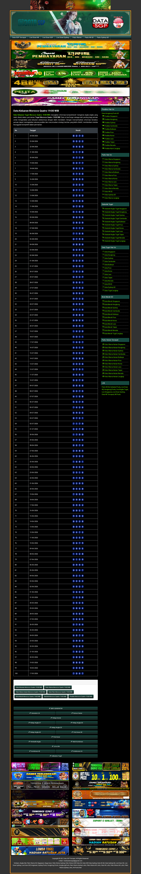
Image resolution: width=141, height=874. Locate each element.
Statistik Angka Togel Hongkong (115, 212)
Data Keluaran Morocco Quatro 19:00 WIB (36, 110)
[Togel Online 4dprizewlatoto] (40, 832)
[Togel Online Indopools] (101, 832)
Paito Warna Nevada (111, 188)
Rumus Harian (77, 713)
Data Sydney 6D (109, 287)
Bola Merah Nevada (111, 330)
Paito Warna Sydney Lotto (78, 865)
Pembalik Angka (35, 741)
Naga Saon (48, 863)
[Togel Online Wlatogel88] (40, 823)
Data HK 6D (108, 284)
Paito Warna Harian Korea (113, 364)
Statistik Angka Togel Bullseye (114, 222)
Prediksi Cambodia (110, 126)
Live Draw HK (34, 37)
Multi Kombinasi (77, 741)
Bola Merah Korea (110, 320)
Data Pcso (107, 268)
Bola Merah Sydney (111, 308)
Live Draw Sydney (63, 37)
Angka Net (23, 863)
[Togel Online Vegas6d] (40, 795)
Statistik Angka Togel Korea (114, 228)
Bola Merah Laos (110, 324)
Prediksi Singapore (110, 116)
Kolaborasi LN (77, 751)
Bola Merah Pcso (110, 317)
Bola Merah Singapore (112, 301)
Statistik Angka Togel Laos (113, 231)
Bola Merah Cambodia (112, 311)
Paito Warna (77, 37)
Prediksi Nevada (110, 145)
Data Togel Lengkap (111, 290)
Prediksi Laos (109, 139)
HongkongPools (64, 865)
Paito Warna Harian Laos (112, 367)
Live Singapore (107, 392)
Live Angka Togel (122, 389)
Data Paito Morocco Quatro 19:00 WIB (60, 692)
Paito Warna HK (32, 863)
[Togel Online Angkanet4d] (101, 823)
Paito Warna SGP (71, 863)
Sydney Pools (42, 865)
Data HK (79, 863)
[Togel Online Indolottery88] (101, 813)
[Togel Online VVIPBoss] (70, 45)
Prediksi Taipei (109, 142)
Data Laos (107, 274)
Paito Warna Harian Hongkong (114, 347)
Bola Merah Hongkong (112, 304)
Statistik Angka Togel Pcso (113, 225)
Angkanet (34, 865)
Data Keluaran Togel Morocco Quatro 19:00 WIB (31, 115)
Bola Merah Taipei (110, 327)
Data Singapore (109, 252)
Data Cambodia (109, 261)
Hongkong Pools (110, 389)
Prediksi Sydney (109, 122)
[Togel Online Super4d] (70, 64)
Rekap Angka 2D (56, 727)
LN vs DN (57, 746)
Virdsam (16, 863)
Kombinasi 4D (35, 751)
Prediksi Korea (109, 135)
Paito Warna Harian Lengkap (114, 376)
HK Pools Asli (77, 867)
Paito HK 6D (89, 37)
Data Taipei (108, 278)
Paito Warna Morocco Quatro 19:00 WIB (57, 687)
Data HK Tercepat (108, 394)
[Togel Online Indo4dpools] (40, 851)
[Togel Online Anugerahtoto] (101, 804)
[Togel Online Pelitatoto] (70, 92)
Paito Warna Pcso (110, 175)
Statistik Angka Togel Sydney (114, 215)
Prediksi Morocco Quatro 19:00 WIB (81, 696)
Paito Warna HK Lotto (93, 865)
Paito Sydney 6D (103, 37)
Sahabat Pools (115, 387)
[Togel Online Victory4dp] (40, 776)
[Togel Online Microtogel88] (40, 767)
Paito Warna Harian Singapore (114, 344)
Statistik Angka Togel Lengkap (114, 241)
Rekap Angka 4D (35, 732)
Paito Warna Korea (110, 178)
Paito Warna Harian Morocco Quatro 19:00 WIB (30, 692)
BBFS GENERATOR (56, 708)
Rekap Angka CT (35, 723)
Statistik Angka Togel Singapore (115, 209)
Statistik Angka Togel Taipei (114, 234)
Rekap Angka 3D (77, 723)
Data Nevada (108, 281)
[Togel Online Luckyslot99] (101, 776)
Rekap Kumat (56, 718)
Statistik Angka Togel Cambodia (115, 218)
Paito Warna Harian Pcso (113, 360)
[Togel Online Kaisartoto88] (40, 841)
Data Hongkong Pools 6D (110, 113)
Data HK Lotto (105, 865)
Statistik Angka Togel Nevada (114, 238)
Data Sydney (108, 258)
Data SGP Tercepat (19, 37)
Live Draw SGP (48, 37)
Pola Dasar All (77, 732)
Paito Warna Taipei (110, 185)
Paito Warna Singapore (112, 159)
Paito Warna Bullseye (111, 172)
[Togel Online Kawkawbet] (40, 785)
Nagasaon (41, 863)
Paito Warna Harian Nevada (113, 373)
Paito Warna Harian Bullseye (114, 357)
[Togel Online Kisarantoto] (70, 83)
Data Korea (108, 271)
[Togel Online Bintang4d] (40, 813)
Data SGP (85, 863)
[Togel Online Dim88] (70, 55)
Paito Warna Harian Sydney (113, 351)
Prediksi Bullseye (110, 129)
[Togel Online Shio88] (101, 841)
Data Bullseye (109, 265)
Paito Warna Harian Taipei (113, 370)
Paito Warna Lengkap (111, 198)
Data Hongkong (109, 255)
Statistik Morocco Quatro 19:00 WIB (55, 696)
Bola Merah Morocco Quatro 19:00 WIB (28, 696)
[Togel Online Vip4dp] (101, 785)
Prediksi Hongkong (110, 119)
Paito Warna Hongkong (112, 162)
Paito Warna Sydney (111, 166)
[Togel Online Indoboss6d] (101, 767)
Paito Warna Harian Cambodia (114, 354)
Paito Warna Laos (110, 182)
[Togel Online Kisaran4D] (70, 73)
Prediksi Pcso (109, 132)
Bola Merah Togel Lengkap (113, 333)
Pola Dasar (56, 737)
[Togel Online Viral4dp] (70, 101)
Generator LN (35, 713)
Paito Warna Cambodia (112, 169)
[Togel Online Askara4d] (40, 804)
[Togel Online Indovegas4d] (101, 851)
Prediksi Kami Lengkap (112, 148)
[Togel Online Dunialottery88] (101, 795)
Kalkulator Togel (56, 756)
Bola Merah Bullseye (111, 314)
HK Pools (118, 394)
